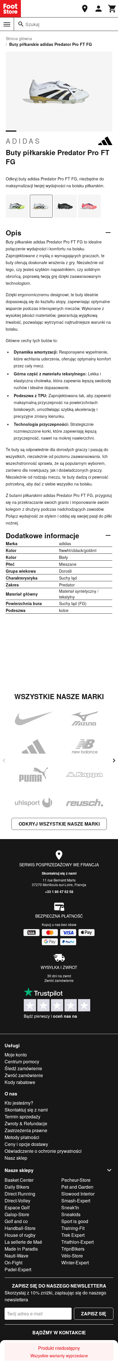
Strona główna (19, 38)
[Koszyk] (112, 8)
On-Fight (13, 1262)
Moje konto (16, 1054)
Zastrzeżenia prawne (26, 1130)
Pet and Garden (77, 1186)
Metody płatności (22, 1137)
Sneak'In (70, 1207)
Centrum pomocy (22, 1061)
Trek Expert (72, 1235)
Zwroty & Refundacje (26, 1123)
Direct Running (20, 1193)
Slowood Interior (78, 1193)
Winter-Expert (75, 1262)
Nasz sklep (16, 1158)
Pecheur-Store (76, 1180)
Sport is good (74, 1221)
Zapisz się (93, 1313)
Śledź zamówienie (23, 1068)
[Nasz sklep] (84, 8)
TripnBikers (72, 1248)
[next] (114, 760)
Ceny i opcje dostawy (26, 1144)
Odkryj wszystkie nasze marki (59, 823)
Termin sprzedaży (22, 1116)
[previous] (4, 760)
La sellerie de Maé (23, 1242)
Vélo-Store (72, 1255)
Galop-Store (17, 1214)
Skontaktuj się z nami (59, 873)
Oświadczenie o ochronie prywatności (43, 1151)
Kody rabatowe (20, 1082)
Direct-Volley (17, 1200)
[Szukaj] (20, 24)
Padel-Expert (18, 1269)
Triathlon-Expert (77, 1242)
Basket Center (19, 1180)
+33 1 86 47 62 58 (59, 891)
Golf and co (16, 1221)
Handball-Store (20, 1228)
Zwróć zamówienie (59, 980)
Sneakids (70, 1214)
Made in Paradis (21, 1248)
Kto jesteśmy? (19, 1102)
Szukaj (32, 24)
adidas (23, 140)
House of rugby (20, 1235)
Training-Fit (72, 1228)
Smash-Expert (75, 1200)
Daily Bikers (17, 1186)
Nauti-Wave (16, 1255)
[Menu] (7, 24)
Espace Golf (17, 1207)
